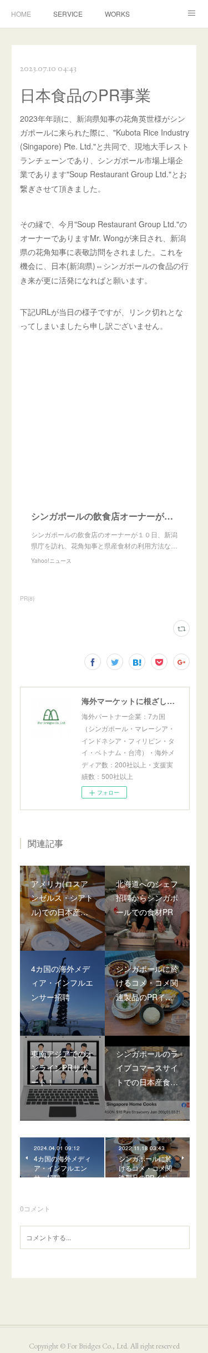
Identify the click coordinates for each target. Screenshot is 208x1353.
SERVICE (68, 13)
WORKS (117, 13)
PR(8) (27, 598)
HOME (21, 13)
